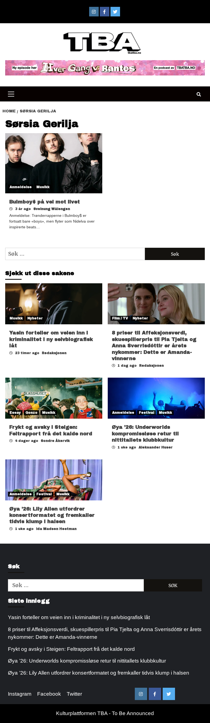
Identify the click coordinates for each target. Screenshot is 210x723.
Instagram (19, 694)
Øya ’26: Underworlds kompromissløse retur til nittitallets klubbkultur (145, 433)
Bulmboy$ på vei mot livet (44, 202)
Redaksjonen (54, 353)
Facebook (49, 694)
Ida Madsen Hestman (56, 529)
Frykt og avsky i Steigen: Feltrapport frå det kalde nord (71, 649)
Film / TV (120, 318)
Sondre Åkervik (55, 441)
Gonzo (31, 413)
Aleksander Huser (156, 447)
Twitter (74, 694)
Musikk (42, 187)
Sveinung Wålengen (51, 209)
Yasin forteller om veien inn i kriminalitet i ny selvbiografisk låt (51, 339)
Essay (15, 413)
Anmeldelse (21, 187)
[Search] (198, 94)
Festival (146, 413)
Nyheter (35, 318)
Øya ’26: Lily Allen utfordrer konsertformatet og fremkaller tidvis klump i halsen (52, 515)
